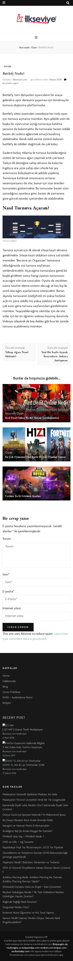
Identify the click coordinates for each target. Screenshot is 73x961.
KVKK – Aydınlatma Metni (17, 697)
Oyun (7, 66)
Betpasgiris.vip (60, 944)
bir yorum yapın (11, 83)
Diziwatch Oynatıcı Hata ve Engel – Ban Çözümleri (32, 886)
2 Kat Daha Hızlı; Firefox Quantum (22, 747)
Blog (5, 686)
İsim (6, 574)
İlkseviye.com (20, 79)
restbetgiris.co (14, 947)
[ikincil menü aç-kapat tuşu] (4, 2)
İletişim (7, 702)
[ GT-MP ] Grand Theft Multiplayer (23, 729)
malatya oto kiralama (21, 944)
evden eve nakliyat (51, 951)
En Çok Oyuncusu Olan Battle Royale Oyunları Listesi (35, 456)
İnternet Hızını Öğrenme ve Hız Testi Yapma (28, 912)
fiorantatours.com (19, 954)
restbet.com (46, 947)
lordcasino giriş (55, 954)
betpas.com (60, 947)
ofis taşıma (36, 951)
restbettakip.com (21, 951)
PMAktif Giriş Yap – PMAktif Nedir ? (23, 836)
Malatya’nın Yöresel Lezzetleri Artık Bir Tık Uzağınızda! (34, 799)
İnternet (10, 413)
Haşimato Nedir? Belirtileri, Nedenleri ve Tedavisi (31, 862)
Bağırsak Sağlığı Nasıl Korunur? (20, 901)
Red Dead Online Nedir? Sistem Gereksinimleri (32, 417)
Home (6, 675)
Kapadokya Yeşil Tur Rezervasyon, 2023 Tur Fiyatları (33, 847)
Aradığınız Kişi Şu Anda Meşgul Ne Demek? (27, 831)
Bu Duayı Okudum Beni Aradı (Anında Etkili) (28, 820)
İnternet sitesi (12, 608)
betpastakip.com (31, 947)
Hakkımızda (9, 681)
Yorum (7, 539)
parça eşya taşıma (38, 954)
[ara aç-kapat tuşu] (67, 3)
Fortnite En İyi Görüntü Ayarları (23, 496)
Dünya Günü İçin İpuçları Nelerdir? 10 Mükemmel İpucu (34, 814)
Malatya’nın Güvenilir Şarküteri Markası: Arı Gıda (30, 794)
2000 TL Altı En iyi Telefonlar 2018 (23, 765)
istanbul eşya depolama (16, 940)
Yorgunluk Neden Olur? (16, 907)
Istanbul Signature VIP (36, 937)
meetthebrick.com (42, 944)
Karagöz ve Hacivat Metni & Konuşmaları (26, 825)
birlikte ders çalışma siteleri (43, 940)
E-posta (8, 591)
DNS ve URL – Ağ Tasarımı (18, 842)
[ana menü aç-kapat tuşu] (36, 37)
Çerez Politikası (11, 692)
